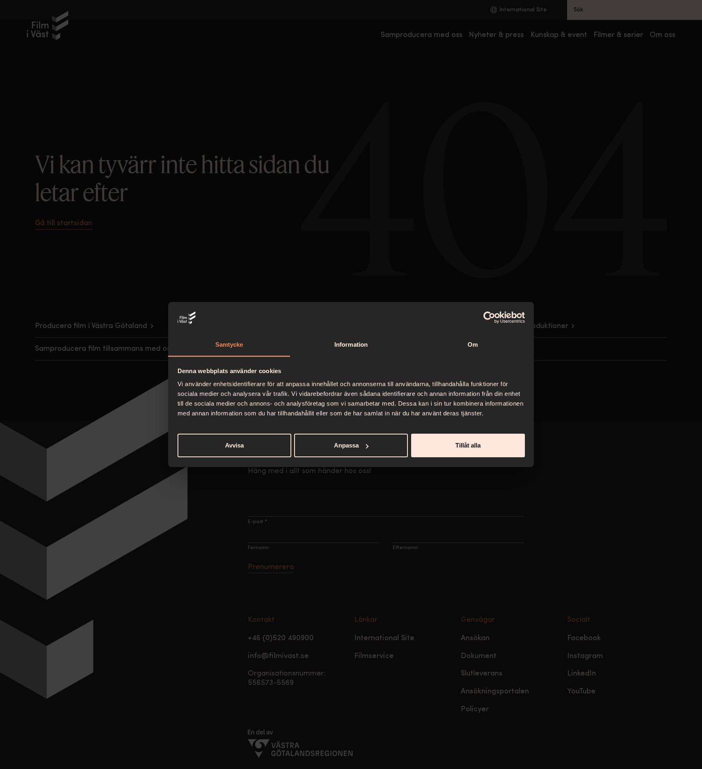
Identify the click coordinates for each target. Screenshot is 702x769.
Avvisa (234, 445)
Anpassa (346, 445)
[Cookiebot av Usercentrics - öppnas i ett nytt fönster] (489, 318)
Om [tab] (473, 344)
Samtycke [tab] (229, 344)
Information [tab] (351, 344)
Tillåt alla (468, 445)
